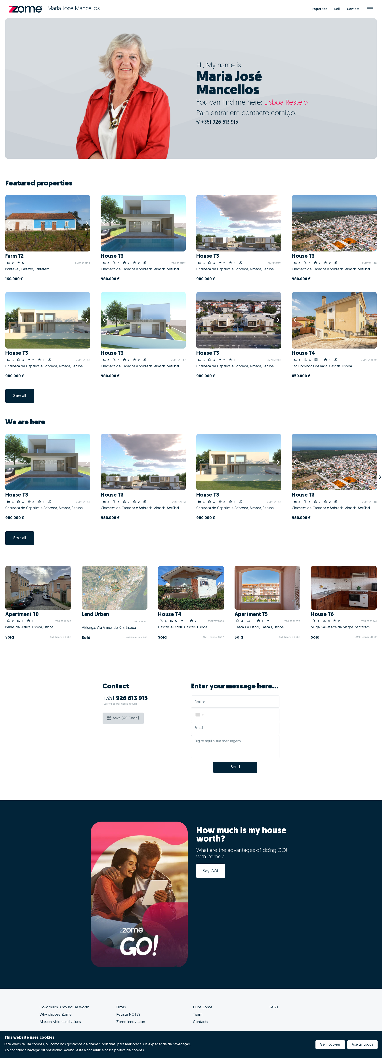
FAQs (273, 1007)
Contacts (200, 1022)
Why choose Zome (56, 1015)
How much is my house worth (64, 1007)
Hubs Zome (202, 1007)
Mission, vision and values (60, 1022)
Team (197, 1015)
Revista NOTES (128, 1015)
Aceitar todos (362, 1044)
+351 (125, 699)
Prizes (121, 1007)
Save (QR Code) (126, 718)
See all (19, 396)
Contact (353, 9)
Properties (319, 9)
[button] (199, 715)
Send (235, 767)
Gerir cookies (330, 1044)
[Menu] (370, 9)
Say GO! (210, 871)
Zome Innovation (130, 1022)
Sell (337, 9)
